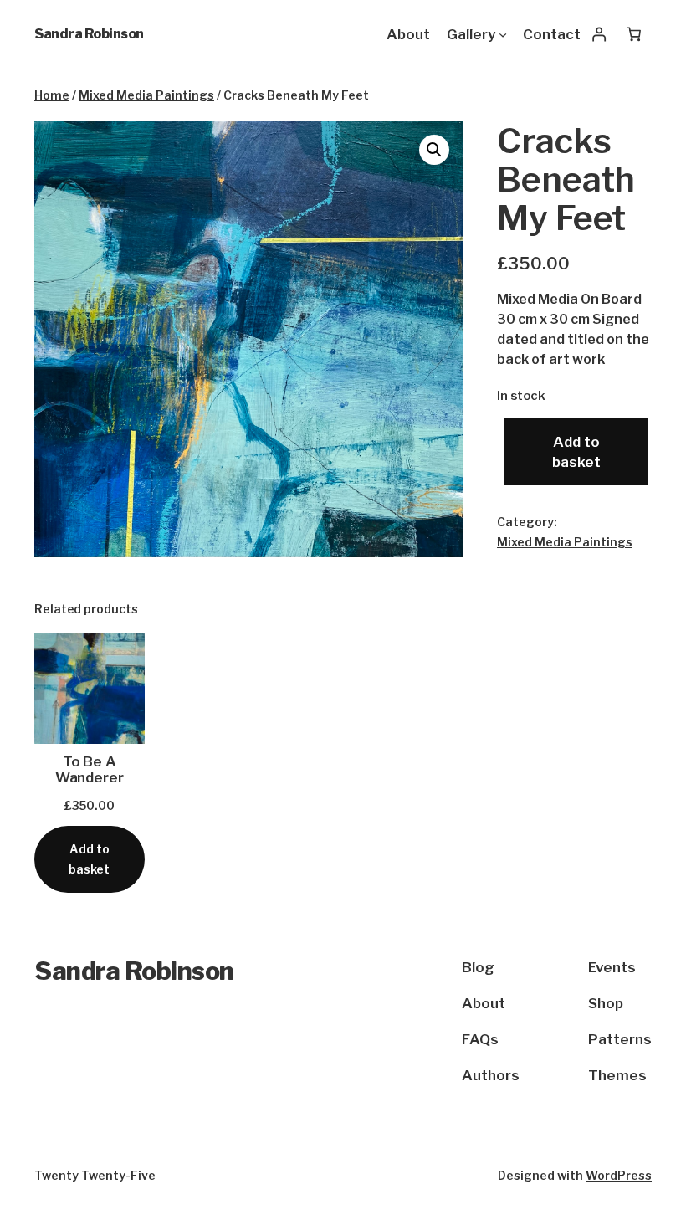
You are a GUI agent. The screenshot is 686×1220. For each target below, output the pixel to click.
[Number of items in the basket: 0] (634, 34)
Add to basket (576, 451)
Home (51, 95)
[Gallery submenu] (503, 34)
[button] (434, 150)
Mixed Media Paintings (146, 95)
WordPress (619, 1175)
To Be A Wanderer (89, 770)
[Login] (598, 34)
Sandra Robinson (89, 34)
